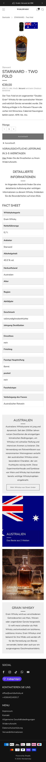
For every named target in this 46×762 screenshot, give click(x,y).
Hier (4, 158)
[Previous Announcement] (3, 3)
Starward (6, 67)
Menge (6, 124)
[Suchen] (42, 9)
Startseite (6, 17)
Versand (22, 88)
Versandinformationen (12, 732)
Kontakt (5, 715)
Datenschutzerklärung (12, 728)
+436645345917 (10, 697)
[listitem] (23, 3)
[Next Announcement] (42, 3)
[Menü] (3, 9)
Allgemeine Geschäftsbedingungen (18, 719)
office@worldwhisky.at (12, 693)
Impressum (7, 711)
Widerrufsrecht (9, 723)
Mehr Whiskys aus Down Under (23, 487)
